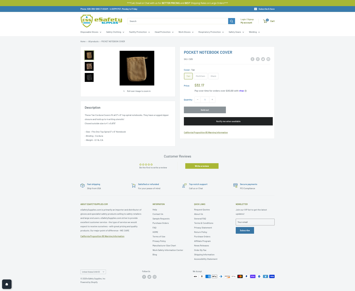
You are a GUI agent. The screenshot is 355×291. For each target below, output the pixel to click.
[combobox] (178, 21)
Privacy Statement (203, 227)
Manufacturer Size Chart (164, 245)
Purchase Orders (161, 223)
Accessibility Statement (205, 259)
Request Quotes (202, 209)
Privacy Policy (159, 241)
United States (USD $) (91, 272)
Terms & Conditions (203, 223)
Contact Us (158, 214)
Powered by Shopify (89, 282)
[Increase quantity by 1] (212, 99)
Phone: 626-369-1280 (90, 9)
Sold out (205, 109)
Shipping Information (204, 254)
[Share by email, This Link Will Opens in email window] (268, 59)
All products (93, 41)
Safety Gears (235, 32)
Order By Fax (200, 250)
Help (155, 209)
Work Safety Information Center (168, 250)
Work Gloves (184, 32)
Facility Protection (138, 32)
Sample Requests (161, 218)
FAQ (154, 227)
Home (83, 41)
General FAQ (200, 218)
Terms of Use (159, 236)
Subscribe (245, 230)
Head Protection (163, 32)
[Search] (231, 21)
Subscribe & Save (267, 9)
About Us (198, 214)
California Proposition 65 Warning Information (206, 132)
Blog (155, 254)
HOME (155, 232)
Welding (253, 32)
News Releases (201, 245)
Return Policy (200, 232)
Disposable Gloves (89, 32)
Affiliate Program (202, 241)
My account (246, 22)
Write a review (202, 166)
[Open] (7, 284)
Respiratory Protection (209, 32)
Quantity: (188, 99)
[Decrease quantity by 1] (198, 99)
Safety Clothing (113, 32)
